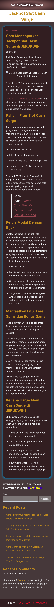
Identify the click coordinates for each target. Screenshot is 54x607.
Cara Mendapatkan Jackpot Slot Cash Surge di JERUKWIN (23, 41)
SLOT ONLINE (11, 30)
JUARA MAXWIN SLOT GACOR (31, 603)
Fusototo (21, 580)
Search (6, 494)
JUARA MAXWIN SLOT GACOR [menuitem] (24, 98)
